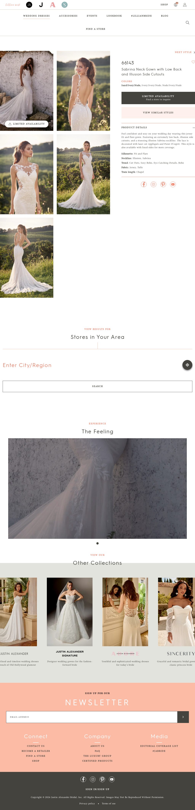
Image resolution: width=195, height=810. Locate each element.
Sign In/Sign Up (97, 789)
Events (92, 16)
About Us (97, 746)
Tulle (140, 167)
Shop (164, 5)
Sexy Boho (146, 163)
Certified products (97, 761)
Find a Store (95, 29)
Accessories (68, 16)
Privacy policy (87, 804)
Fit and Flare (141, 154)
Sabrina (147, 158)
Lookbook (114, 16)
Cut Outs (134, 163)
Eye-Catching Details (165, 163)
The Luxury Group (97, 756)
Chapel (140, 172)
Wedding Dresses (36, 16)
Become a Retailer (36, 751)
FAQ (97, 751)
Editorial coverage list (159, 746)
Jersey (133, 167)
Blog (165, 16)
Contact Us (36, 746)
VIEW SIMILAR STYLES (158, 113)
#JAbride (159, 751)
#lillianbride (141, 16)
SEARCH (97, 386)
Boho (181, 163)
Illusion (137, 158)
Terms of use (109, 804)
